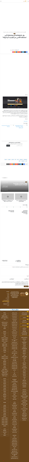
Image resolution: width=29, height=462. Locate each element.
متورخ (24, 359)
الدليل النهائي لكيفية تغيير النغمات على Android (4, 260)
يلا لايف (5, 319)
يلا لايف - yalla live (4, 344)
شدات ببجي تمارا (14, 314)
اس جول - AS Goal (4, 375)
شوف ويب (24, 345)
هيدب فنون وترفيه (24, 418)
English (8, 302)
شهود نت (24, 377)
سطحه (14, 436)
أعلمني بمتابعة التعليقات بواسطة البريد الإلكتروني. (21, 283)
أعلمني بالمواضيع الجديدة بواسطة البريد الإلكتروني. (21, 284)
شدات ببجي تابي (14, 317)
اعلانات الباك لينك (24, 397)
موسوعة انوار (24, 385)
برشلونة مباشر (14, 406)
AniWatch (25, 159)
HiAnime (21, 159)
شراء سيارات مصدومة (14, 456)
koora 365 (4, 350)
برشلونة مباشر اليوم (4, 323)
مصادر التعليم (24, 410)
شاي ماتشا (14, 374)
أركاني (24, 378)
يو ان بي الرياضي (24, 413)
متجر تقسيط (14, 330)
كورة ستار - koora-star (5, 356)
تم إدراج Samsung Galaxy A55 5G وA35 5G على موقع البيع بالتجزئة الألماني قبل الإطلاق (19, 126)
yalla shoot (14, 403)
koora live (4, 331)
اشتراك (8, 145)
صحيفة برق (24, 329)
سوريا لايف (4, 342)
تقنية (14, 33)
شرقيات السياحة (24, 383)
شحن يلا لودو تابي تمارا (15, 343)
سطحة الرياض (14, 435)
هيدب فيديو (24, 370)
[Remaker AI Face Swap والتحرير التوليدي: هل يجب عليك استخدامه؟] (11, 208)
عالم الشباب (24, 317)
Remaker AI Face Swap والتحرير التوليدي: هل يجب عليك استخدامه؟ (11, 211)
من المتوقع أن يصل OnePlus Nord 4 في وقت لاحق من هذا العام (18, 261)
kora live (5, 347)
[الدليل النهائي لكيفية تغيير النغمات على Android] (4, 233)
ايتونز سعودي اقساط (14, 322)
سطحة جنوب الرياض (14, 444)
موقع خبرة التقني (24, 356)
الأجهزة (8, 296)
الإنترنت (9, 159)
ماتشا (14, 373)
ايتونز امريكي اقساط (14, 365)
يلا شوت (14, 416)
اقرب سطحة (14, 446)
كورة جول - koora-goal (5, 358)
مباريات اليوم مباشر (14, 405)
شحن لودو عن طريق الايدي (14, 357)
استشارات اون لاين (24, 367)
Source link (25, 121)
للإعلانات (2, 460)
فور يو (14, 350)
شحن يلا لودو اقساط (14, 342)
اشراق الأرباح (24, 386)
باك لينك (14, 397)
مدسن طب (24, 407)
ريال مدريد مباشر (14, 408)
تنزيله (5, 159)
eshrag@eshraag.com (15, 297)
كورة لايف (4, 388)
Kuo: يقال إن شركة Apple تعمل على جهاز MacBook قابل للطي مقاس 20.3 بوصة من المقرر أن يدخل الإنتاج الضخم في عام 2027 (19, 184)
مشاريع (14, 394)
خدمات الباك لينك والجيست (14, 379)
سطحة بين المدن (14, 438)
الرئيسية (8, 293)
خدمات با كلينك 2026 (14, 389)
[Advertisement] (14, 8)
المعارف (24, 369)
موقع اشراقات (24, 331)
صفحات (8, 305)
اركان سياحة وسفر (24, 334)
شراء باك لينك (24, 389)
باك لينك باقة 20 (14, 384)
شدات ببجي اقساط (14, 325)
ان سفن (24, 340)
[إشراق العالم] (24, 1)
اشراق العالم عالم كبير (24, 400)
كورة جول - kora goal (4, 339)
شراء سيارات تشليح (14, 451)
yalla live (5, 328)
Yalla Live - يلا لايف (4, 369)
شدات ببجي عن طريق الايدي (14, 340)
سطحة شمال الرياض (14, 441)
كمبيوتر (8, 295)
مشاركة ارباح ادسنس (24, 314)
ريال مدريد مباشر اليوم (4, 322)
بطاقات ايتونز (14, 360)
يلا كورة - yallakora (4, 345)
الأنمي (12, 159)
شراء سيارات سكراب (14, 449)
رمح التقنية (24, 372)
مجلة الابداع (24, 364)
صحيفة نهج (24, 353)
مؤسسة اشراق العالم (6, 304)
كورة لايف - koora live (4, 419)
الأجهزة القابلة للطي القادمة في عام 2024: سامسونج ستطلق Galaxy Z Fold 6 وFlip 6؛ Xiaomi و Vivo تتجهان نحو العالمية (24, 212)
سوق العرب (14, 383)
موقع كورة (4, 402)
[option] (14, 185)
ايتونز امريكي (14, 320)
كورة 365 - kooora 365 (5, 374)
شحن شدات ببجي (14, 351)
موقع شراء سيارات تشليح (14, 452)
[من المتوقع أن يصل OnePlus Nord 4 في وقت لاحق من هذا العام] (18, 233)
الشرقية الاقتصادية (24, 348)
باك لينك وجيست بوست (24, 408)
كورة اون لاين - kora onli (5, 337)
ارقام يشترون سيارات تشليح (14, 454)
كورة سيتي (4, 314)
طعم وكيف (24, 375)
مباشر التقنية (24, 380)
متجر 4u (14, 338)
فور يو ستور (14, 336)
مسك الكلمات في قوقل (24, 337)
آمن (17, 159)
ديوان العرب (14, 392)
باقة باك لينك (24, 320)
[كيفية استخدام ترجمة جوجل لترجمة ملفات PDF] (12, 126)
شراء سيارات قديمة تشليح (14, 458)
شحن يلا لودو (14, 355)
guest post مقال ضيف (14, 381)
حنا (14, 371)
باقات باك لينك (24, 394)
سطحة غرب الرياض (14, 443)
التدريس (24, 399)
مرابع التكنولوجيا (24, 342)
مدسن (24, 361)
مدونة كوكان (24, 351)
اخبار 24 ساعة (24, 416)
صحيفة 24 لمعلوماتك (6, 303)
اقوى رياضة (24, 405)
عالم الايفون (24, 350)
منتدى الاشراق (24, 402)
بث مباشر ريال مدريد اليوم (4, 317)
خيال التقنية (24, 343)
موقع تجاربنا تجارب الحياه (14, 391)
